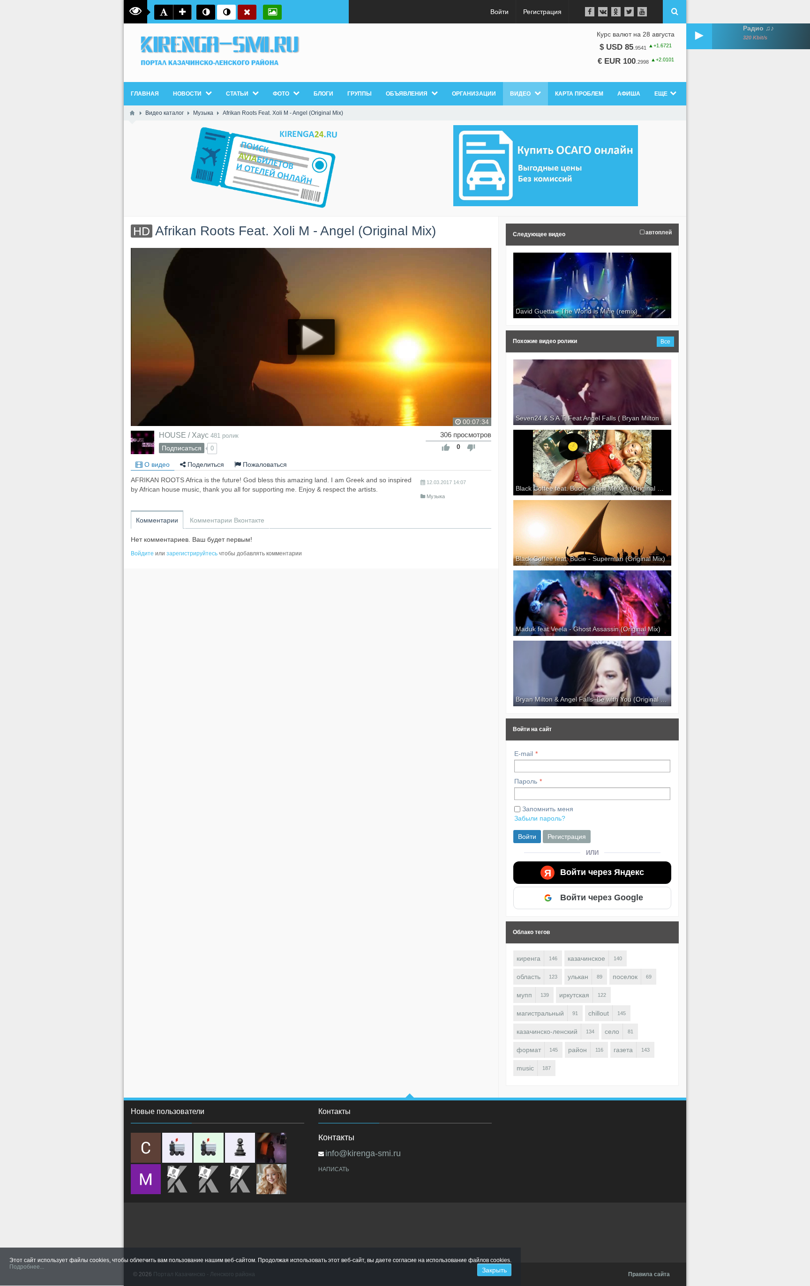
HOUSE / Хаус (184, 435)
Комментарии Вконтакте (227, 520)
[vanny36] (271, 1179)
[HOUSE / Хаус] (142, 442)
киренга (528, 958)
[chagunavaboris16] (240, 1148)
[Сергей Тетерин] (146, 1148)
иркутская (574, 995)
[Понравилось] (446, 447)
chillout (598, 1013)
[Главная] (132, 112)
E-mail (523, 753)
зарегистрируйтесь (192, 553)
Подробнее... (26, 1267)
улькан (578, 976)
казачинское (586, 958)
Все (665, 341)
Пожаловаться (264, 464)
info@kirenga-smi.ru (363, 1153)
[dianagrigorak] (271, 1148)
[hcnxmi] (209, 1148)
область (528, 976)
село (612, 1031)
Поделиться (205, 464)
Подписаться (182, 448)
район (577, 1050)
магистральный (540, 1013)
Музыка (436, 496)
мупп (524, 995)
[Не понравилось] (471, 447)
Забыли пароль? (539, 818)
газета (623, 1050)
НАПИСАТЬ (333, 1169)
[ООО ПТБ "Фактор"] (209, 1179)
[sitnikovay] (177, 1179)
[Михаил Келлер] (146, 1179)
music (525, 1068)
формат (529, 1050)
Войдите (142, 553)
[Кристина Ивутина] (240, 1179)
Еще (661, 93)
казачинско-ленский (547, 1031)
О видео (156, 464)
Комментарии (157, 520)
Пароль (525, 781)
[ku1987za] (177, 1148)
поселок (625, 976)
